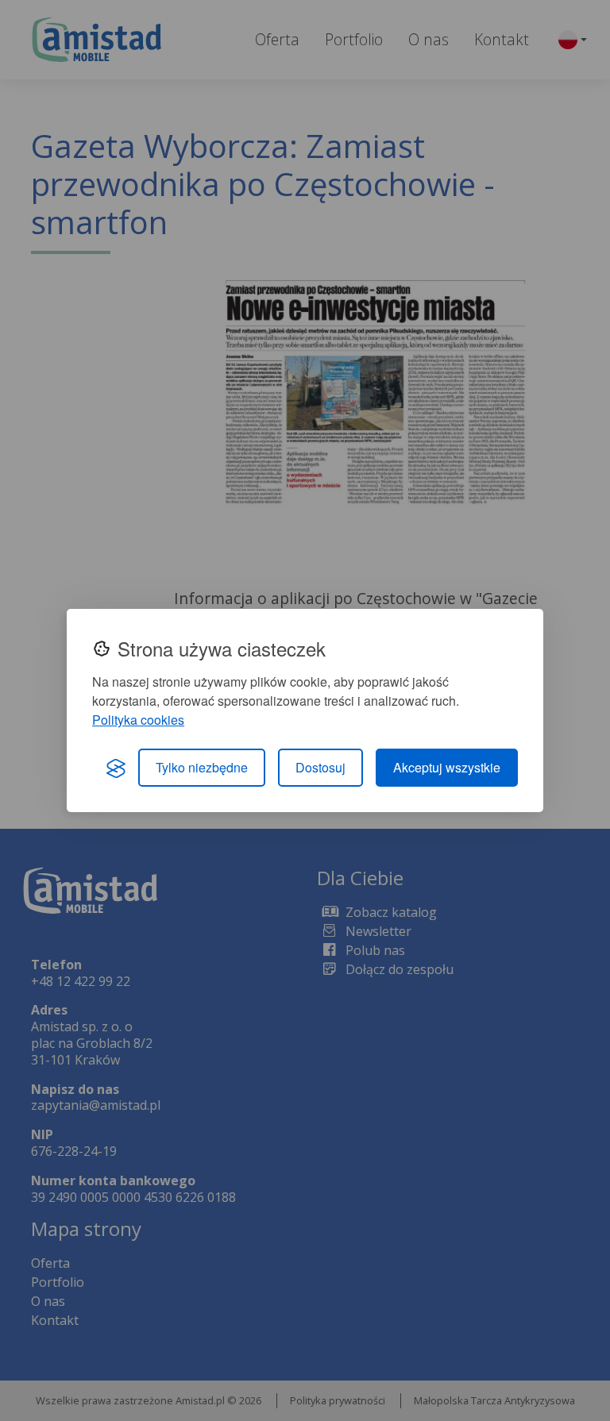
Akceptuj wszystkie (446, 767)
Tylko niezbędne (202, 767)
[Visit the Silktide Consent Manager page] (115, 767)
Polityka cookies (138, 719)
